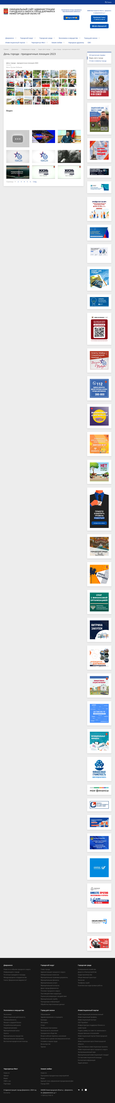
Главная (6, 49)
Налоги (6, 1033)
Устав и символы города (97, 61)
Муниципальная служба (49, 999)
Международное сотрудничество (15, 977)
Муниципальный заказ (11, 1031)
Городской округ (26, 38)
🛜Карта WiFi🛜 (71, 18)
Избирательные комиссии (50, 975)
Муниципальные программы (14, 1039)
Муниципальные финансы (50, 980)
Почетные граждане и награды (14, 975)
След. (35, 182)
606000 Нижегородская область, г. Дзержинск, (99, 10)
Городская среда (45, 38)
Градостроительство (85, 975)
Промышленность (10, 1020)
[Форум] (86, 1090)
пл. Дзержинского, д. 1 (99, 12)
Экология (81, 980)
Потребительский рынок (12, 1025)
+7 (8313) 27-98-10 (47, 1095)
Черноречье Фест (38, 42)
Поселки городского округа (50, 991)
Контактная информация (86, 1060)
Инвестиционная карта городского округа (92, 1049)
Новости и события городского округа (17, 969)
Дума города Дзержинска (49, 988)
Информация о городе (28, 49)
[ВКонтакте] (79, 1090)
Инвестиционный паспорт (87, 1020)
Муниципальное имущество (13, 1036)
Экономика (7, 1014)
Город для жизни (90, 38)
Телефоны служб (83, 983)
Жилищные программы (49, 1028)
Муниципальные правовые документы (54, 977)
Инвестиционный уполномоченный (90, 1014)
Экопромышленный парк (87, 1052)
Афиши (6, 1076)
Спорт (43, 1025)
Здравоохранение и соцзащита (52, 1017)
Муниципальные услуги (49, 983)
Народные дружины (76, 42)
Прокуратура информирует (50, 1002)
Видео (6, 1078)
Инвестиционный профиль (87, 1017)
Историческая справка (97, 55)
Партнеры (7, 1084)
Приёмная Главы (99, 18)
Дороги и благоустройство (87, 972)
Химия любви (57, 42)
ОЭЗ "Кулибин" (83, 1022)
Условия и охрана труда (49, 1041)
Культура (44, 1020)
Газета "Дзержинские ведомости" (15, 980)
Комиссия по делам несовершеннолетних (55, 1039)
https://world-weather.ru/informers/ (71, 11)
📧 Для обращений (99, 26)
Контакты (7, 1093)
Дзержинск (9, 38)
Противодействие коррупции (51, 994)
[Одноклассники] (82, 1090)
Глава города (45, 969)
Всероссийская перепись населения (53, 1036)
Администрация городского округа (53, 972)
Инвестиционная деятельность (14, 1017)
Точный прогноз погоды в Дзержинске (71, 10)
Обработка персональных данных (53, 1004)
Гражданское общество (49, 1033)
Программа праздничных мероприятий (55, 1076)
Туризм (43, 1047)
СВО (89, 42)
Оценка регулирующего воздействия (54, 996)
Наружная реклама (10, 1028)
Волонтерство (45, 1044)
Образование (45, 1014)
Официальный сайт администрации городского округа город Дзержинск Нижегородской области (32, 11)
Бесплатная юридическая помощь (16, 1041)
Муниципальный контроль (50, 985)
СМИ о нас (7, 1081)
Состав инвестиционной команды (90, 1057)
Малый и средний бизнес (12, 1022)
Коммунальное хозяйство (87, 969)
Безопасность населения (49, 1031)
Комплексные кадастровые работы (90, 985)
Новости (7, 1073)
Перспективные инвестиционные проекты (93, 1047)
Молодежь (44, 1022)
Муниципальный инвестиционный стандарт (93, 1055)
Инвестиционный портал (15, 42)
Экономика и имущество (68, 38)
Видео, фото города (44, 49)
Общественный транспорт (87, 977)
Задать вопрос (83, 1063)
